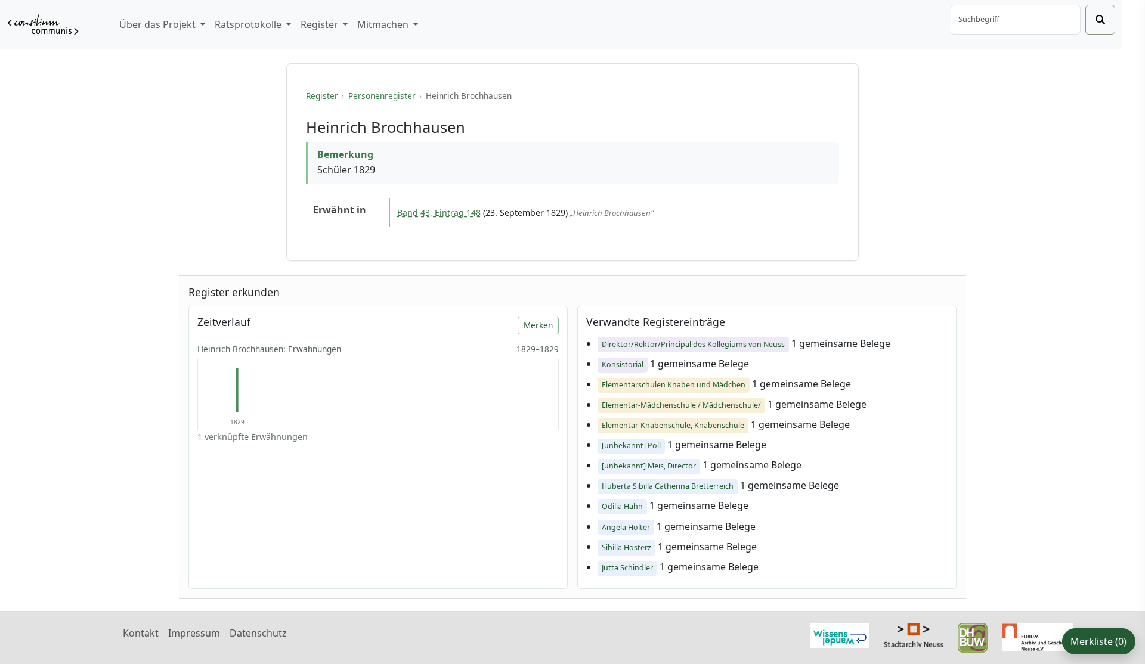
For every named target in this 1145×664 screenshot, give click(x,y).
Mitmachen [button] (384, 24)
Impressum (194, 633)
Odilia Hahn (622, 506)
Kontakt (141, 633)
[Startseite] (43, 24)
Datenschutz (258, 633)
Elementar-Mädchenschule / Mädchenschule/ (681, 405)
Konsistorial (622, 364)
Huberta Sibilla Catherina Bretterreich (668, 486)
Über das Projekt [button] (158, 24)
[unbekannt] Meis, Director (649, 466)
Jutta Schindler (627, 568)
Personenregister (382, 95)
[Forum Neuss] (1037, 636)
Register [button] (321, 24)
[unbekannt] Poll (631, 445)
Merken (538, 325)
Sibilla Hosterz (626, 547)
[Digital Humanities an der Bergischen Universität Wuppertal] (973, 636)
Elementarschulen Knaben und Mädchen (673, 385)
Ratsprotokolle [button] (249, 24)
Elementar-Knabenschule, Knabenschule (673, 425)
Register (322, 95)
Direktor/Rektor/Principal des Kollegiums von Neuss (693, 344)
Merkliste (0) (1098, 641)
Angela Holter (626, 527)
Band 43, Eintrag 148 (439, 212)
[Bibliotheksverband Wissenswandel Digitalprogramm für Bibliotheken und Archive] (839, 634)
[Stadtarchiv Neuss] (913, 634)
